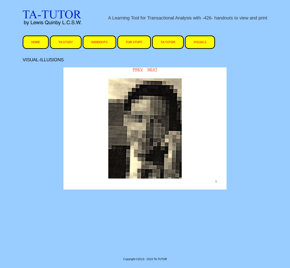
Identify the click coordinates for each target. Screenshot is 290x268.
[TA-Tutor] (52, 17)
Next (152, 69)
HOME (35, 42)
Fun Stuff (134, 42)
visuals (199, 42)
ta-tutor (168, 42)
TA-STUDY (65, 42)
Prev (138, 69)
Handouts (99, 42)
